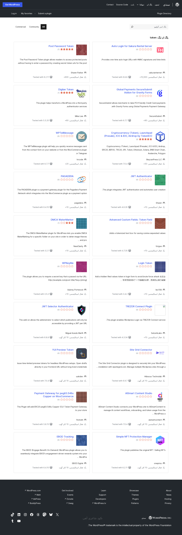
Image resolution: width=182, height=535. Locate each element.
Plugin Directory (164, 13)
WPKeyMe (68, 263)
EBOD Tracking (65, 436)
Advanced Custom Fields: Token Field (130, 219)
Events (70, 495)
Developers (101, 499)
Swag (69, 503)
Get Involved (67, 490)
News (168, 495)
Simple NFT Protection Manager (134, 436)
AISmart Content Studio (138, 393)
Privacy (168, 503)
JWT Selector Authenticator (58, 306)
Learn (103, 490)
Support (102, 495)
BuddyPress (34, 503)
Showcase (134, 490)
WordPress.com (33, 490)
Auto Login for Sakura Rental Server (132, 46)
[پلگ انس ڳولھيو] (132, 26)
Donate (68, 499)
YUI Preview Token (63, 349)
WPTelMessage (65, 132)
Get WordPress (12, 4)
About (168, 490)
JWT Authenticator (141, 176)
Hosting (168, 499)
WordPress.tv (99, 503)
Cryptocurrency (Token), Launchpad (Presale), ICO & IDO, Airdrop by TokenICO (128, 134)
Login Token (145, 263)
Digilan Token (66, 89)
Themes (135, 495)
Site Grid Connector (141, 349)
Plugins (135, 499)
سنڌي (144, 518)
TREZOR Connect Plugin (139, 306)
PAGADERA (67, 176)
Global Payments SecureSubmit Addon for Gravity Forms (134, 91)
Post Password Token (61, 46)
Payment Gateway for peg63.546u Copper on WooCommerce (54, 395)
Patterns (135, 503)
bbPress (36, 499)
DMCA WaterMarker (62, 219)
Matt (37, 495)
